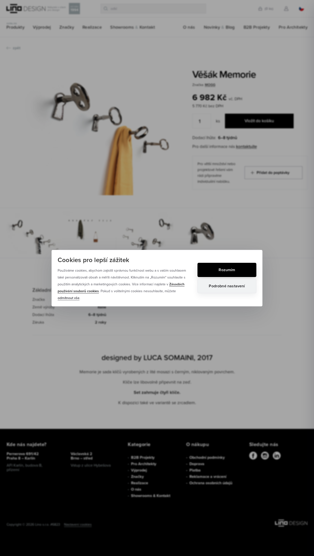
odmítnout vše (68, 297)
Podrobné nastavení (227, 286)
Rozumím (227, 270)
